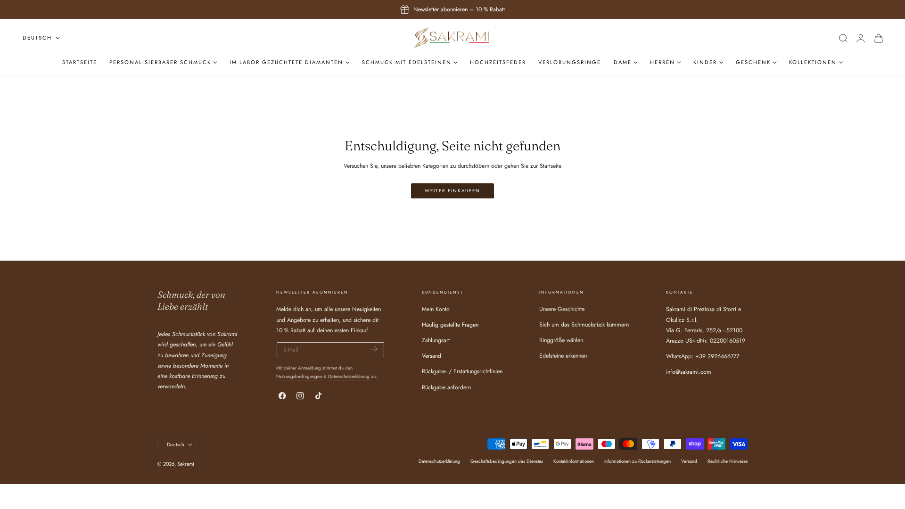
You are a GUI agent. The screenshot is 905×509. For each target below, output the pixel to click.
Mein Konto (436, 309)
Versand (431, 356)
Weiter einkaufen (452, 191)
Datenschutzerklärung (349, 376)
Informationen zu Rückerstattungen (637, 461)
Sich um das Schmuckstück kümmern (584, 325)
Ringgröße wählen (561, 341)
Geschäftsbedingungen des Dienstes (506, 461)
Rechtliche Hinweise (728, 461)
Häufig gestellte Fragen (450, 325)
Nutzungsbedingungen (299, 376)
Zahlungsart (436, 341)
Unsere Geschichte (561, 309)
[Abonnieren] (374, 349)
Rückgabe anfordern (446, 387)
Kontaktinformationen (573, 461)
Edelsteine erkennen (563, 356)
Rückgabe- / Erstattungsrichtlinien (462, 372)
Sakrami (185, 464)
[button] (843, 38)
